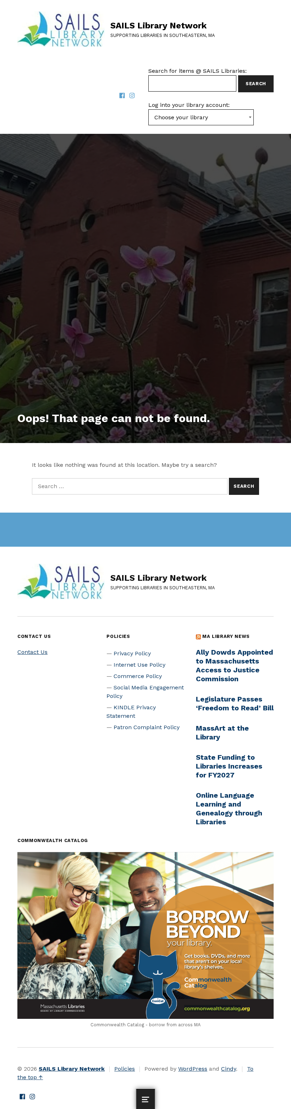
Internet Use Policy (139, 664)
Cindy (228, 1068)
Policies (124, 1068)
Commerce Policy (138, 676)
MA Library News (226, 636)
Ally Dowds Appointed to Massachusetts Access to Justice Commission (234, 665)
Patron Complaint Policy (147, 727)
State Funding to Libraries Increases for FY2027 (229, 766)
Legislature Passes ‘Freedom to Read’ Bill (235, 703)
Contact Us (32, 652)
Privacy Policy (132, 653)
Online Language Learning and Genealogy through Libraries (229, 808)
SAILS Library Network (158, 26)
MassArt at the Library (222, 732)
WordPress (192, 1068)
